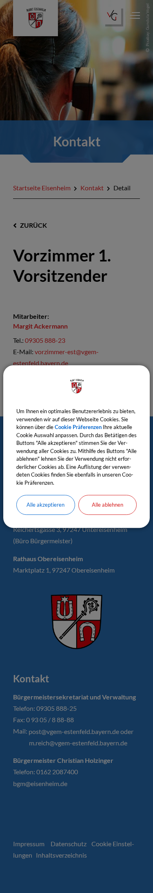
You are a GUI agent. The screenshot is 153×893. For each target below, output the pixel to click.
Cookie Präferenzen (78, 427)
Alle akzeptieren (45, 504)
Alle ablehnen (107, 504)
